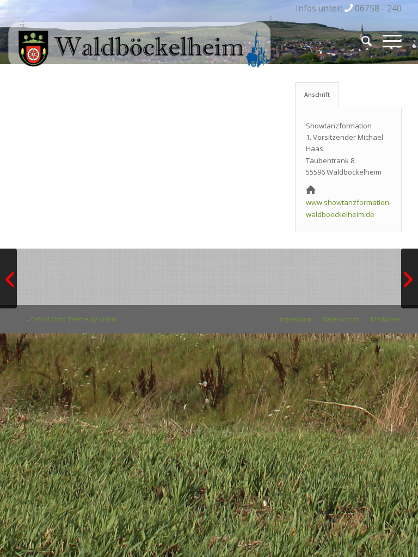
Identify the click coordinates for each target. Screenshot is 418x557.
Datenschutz (341, 319)
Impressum (294, 319)
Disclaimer (386, 319)
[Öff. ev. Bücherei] (8, 278)
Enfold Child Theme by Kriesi (73, 319)
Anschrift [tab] (317, 94)
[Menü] (387, 40)
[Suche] (361, 40)
